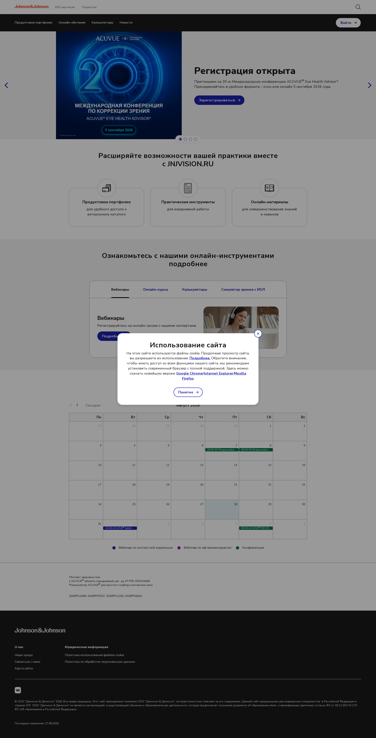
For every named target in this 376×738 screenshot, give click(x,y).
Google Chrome (189, 373)
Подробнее (200, 358)
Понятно (185, 392)
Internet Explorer (218, 373)
